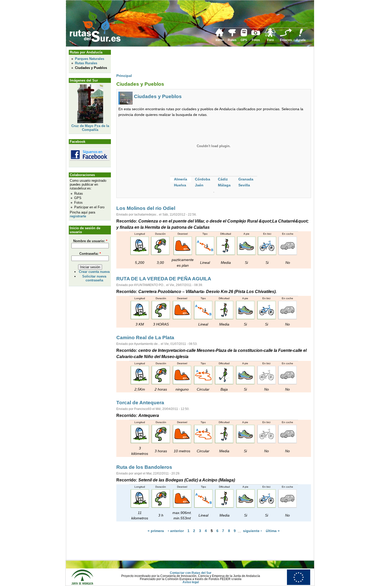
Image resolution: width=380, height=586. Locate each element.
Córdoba (202, 179)
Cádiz (223, 179)
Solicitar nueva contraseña (94, 278)
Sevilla (244, 185)
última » (273, 531)
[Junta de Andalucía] (82, 583)
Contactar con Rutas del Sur (190, 572)
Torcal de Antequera (140, 402)
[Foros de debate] (270, 36)
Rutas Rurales (86, 63)
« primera (156, 531)
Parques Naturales (89, 59)
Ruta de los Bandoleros (144, 467)
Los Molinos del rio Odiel (145, 208)
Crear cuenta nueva (94, 272)
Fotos (256, 40)
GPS (244, 40)
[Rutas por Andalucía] (232, 35)
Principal (124, 76)
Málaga (224, 185)
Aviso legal (191, 582)
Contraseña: (90, 254)
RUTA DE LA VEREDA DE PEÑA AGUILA (163, 278)
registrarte (78, 216)
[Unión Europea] (298, 583)
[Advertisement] (210, 61)
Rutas (232, 40)
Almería (180, 179)
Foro (270, 40)
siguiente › (252, 531)
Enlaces (286, 40)
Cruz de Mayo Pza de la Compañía (90, 128)
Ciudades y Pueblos (91, 68)
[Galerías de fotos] (256, 34)
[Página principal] (219, 35)
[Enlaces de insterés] (286, 35)
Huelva (180, 185)
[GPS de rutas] (244, 35)
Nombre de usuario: (90, 241)
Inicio (219, 40)
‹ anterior (176, 531)
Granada (245, 179)
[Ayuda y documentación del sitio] (301, 35)
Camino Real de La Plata (145, 337)
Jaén (199, 185)
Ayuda (301, 40)
